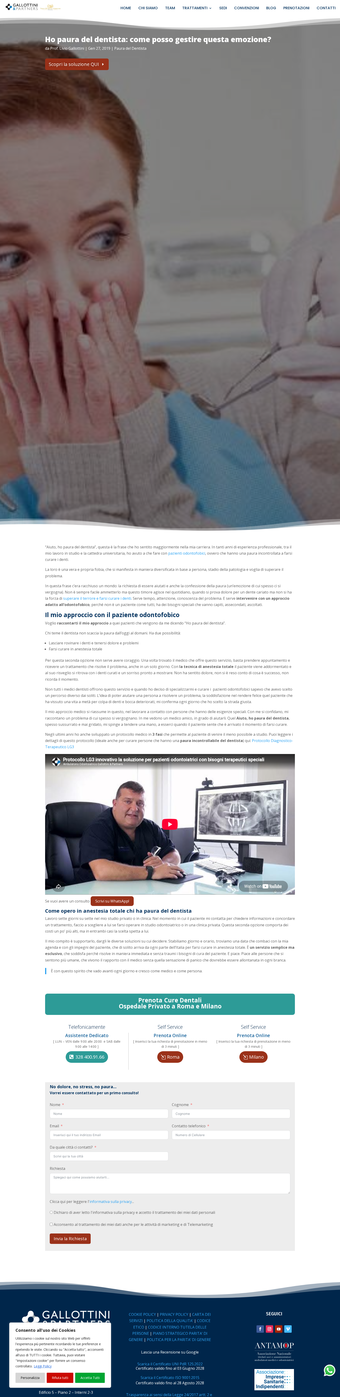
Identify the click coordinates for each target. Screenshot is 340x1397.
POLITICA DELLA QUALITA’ (170, 1320)
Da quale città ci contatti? (71, 1147)
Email (54, 1125)
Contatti (326, 8)
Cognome (180, 1104)
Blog (271, 8)
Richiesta (57, 1168)
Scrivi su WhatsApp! (112, 901)
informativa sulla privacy (111, 1201)
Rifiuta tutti (60, 1377)
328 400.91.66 (89, 1057)
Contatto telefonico (189, 1125)
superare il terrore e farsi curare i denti (97, 598)
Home (126, 8)
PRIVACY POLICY (174, 1314)
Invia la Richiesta (70, 1238)
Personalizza (30, 1377)
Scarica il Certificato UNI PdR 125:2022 (170, 1363)
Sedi (223, 8)
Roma (173, 1057)
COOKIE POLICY (142, 1314)
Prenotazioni (296, 8)
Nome (55, 1104)
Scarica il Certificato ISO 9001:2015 (170, 1377)
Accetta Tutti (90, 1377)
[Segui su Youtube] (278, 1329)
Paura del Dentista (130, 48)
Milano (256, 1057)
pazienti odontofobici (186, 553)
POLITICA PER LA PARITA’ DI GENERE (179, 1339)
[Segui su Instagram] (269, 1329)
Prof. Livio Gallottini (67, 48)
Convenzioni (246, 8)
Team (170, 8)
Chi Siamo (148, 8)
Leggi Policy (43, 1366)
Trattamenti (194, 8)
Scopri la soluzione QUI (74, 64)
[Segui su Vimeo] (288, 1329)
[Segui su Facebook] (260, 1329)
